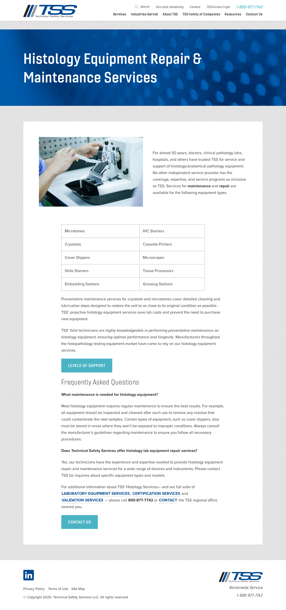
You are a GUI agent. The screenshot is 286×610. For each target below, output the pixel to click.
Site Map (78, 589)
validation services (82, 500)
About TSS (170, 14)
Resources (233, 14)
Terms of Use (58, 589)
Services (119, 14)
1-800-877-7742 (249, 7)
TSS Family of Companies (201, 14)
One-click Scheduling (169, 6)
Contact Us (254, 14)
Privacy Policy (34, 589)
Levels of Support (86, 365)
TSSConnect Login (218, 6)
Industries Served (144, 14)
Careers (195, 6)
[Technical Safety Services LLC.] (50, 11)
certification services (156, 493)
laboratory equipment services (96, 493)
